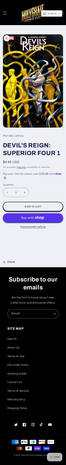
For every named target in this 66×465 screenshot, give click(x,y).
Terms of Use (15, 356)
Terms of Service (18, 390)
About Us (13, 347)
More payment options (33, 227)
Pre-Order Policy (18, 365)
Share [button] (11, 262)
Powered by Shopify (43, 455)
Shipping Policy (17, 408)
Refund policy (16, 399)
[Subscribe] (54, 313)
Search (12, 339)
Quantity (8, 185)
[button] (5, 13)
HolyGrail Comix (28, 455)
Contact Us (14, 382)
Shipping (21, 167)
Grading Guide (16, 373)
